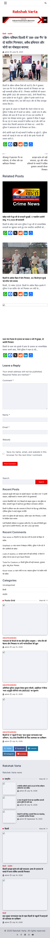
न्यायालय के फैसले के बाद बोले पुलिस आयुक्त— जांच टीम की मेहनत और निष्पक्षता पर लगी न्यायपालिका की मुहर (25, 642)
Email (6, 427)
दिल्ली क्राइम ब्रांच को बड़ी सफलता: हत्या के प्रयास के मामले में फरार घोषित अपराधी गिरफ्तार (23, 870)
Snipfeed (6, 545)
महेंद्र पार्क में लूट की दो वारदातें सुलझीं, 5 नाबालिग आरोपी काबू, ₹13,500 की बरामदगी (24, 218)
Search (6, 478)
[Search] (45, 3)
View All (42, 600)
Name (6, 415)
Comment (8, 380)
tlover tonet (7, 570)
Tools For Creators (10, 562)
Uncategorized (9, 585)
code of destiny (9, 554)
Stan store (7, 537)
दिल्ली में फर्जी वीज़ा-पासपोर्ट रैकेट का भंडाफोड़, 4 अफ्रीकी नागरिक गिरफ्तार (31, 815)
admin (7, 52)
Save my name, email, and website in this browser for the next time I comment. (26, 453)
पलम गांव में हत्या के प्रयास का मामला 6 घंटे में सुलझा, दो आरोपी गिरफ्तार (23, 340)
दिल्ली (4, 34)
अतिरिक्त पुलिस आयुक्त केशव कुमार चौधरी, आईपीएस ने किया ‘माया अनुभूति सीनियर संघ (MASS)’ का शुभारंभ (25, 689)
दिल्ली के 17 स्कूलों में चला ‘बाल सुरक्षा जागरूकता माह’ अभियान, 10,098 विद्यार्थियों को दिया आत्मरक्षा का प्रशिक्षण (24, 736)
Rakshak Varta (25, 11)
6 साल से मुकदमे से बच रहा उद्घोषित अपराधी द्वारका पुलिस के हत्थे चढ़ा (30, 801)
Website (6, 439)
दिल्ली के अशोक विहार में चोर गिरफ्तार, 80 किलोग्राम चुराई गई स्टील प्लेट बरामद (24, 279)
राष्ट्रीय (10, 34)
